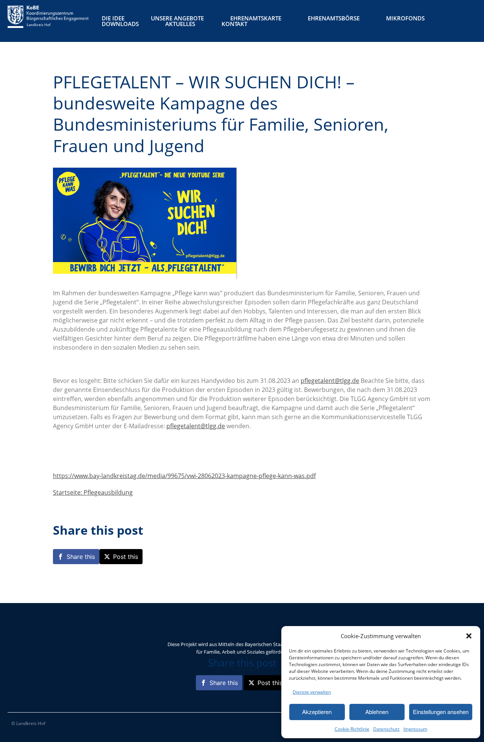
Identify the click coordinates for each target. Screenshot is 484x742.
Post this (125, 556)
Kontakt (234, 24)
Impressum (415, 729)
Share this (81, 556)
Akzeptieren (317, 712)
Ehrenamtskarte (255, 18)
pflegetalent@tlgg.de (330, 380)
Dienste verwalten (312, 692)
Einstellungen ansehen (440, 712)
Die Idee (113, 18)
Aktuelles (180, 24)
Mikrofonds (405, 18)
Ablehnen (376, 712)
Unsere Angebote (177, 18)
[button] (469, 636)
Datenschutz (386, 729)
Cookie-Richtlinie (352, 729)
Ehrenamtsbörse (334, 18)
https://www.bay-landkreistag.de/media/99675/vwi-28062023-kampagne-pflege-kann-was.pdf (184, 476)
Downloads (120, 24)
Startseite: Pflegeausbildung (93, 492)
